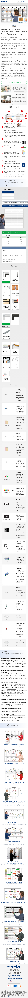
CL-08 (6, 608)
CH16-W (6, 438)
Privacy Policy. (8, 996)
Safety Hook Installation (9, 692)
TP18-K (6, 548)
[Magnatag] (14, 966)
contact (22, 88)
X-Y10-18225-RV (6, 519)
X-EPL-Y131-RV (6, 532)
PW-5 (6, 619)
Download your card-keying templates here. (14, 168)
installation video (11, 689)
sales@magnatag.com (19, 91)
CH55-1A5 (6, 411)
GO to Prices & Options (13, 82)
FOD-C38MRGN (6, 466)
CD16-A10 (6, 451)
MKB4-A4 (7, 561)
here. (18, 720)
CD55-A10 (6, 425)
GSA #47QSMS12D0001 (14, 983)
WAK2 (6, 631)
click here (21, 705)
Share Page (15, 107)
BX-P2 (6, 645)
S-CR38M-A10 (7, 492)
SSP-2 (6, 592)
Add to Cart (17, 232)
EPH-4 (6, 576)
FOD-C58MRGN (6, 479)
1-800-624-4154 (15, 976)
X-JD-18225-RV (6, 506)
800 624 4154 (19, 89)
